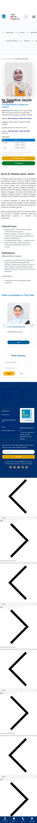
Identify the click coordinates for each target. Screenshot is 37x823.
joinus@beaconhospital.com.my (13, 432)
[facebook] (10, 467)
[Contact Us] (23, 818)
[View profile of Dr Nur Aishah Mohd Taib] (18, 313)
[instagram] (14, 467)
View (18, 342)
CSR (21, 395)
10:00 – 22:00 (6, 412)
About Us (5, 402)
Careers (22, 399)
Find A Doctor (9, 58)
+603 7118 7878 (7, 423)
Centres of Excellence (12, 41)
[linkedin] (22, 467)
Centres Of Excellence (9, 389)
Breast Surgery (13, 118)
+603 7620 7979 (13, 131)
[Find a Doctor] (5, 818)
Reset (21, 373)
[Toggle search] (26, 16)
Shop (22, 397)
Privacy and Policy (26, 402)
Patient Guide (10, 32)
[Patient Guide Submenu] (16, 32)
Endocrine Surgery (25, 118)
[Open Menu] (33, 16)
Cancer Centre (25, 391)
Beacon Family (7, 399)
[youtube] (18, 467)
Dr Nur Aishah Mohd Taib (16, 327)
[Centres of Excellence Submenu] (21, 41)
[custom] (26, 467)
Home (2, 58)
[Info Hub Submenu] (27, 32)
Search (9, 373)
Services (5, 391)
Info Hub (22, 32)
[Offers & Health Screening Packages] (14, 818)
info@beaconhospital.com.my (12, 429)
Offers (4, 395)
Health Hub (5, 397)
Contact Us (5, 404)
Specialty (26, 41)
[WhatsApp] (32, 818)
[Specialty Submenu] (32, 41)
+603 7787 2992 (24, 131)
